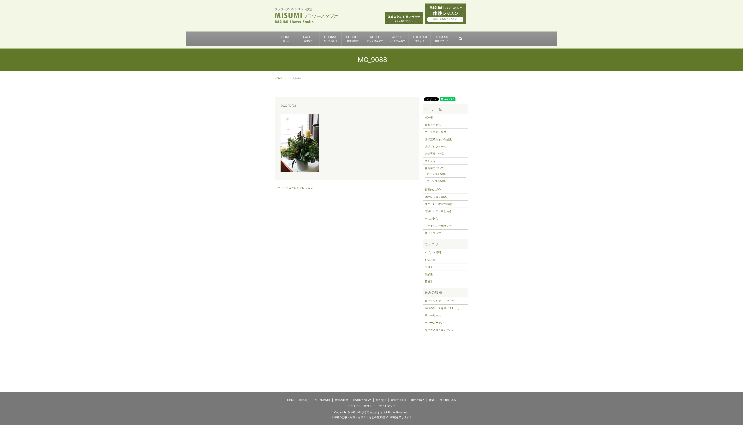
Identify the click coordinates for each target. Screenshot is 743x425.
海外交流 (430, 161)
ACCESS (442, 38)
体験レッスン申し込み (438, 211)
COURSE (330, 38)
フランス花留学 (436, 181)
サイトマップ (433, 233)
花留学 (429, 281)
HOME (286, 38)
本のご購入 (431, 218)
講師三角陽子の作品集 (438, 139)
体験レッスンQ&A (436, 196)
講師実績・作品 (434, 153)
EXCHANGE (419, 38)
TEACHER (308, 38)
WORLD (375, 38)
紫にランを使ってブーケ (440, 300)
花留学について (434, 168)
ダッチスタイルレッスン (440, 329)
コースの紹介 (322, 400)
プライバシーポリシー (438, 225)
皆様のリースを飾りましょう (442, 308)
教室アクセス (433, 124)
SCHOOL (352, 38)
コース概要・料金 (435, 132)
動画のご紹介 (433, 189)
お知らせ (430, 259)
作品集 (429, 274)
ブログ (429, 266)
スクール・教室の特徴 (438, 204)
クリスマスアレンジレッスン (295, 187)
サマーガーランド (435, 322)
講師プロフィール (435, 146)
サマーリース (433, 315)
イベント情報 (433, 252)
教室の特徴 (341, 400)
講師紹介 (304, 400)
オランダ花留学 (436, 173)
